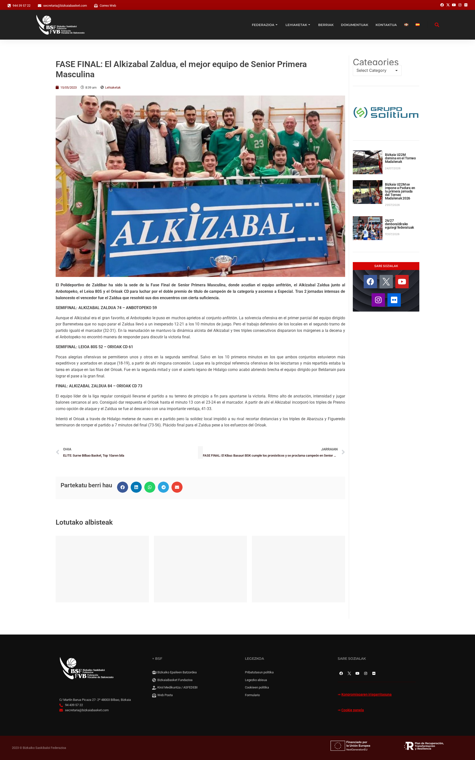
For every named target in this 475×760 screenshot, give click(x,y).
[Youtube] (402, 281)
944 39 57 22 (21, 5)
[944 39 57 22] (9, 5)
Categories (376, 62)
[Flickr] (394, 300)
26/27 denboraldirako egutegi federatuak (399, 224)
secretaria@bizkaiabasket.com (65, 5)
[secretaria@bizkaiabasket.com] (39, 5)
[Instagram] (378, 300)
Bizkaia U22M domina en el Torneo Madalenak (400, 158)
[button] (122, 487)
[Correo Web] (96, 5)
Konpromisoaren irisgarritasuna (366, 694)
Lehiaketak (113, 87)
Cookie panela (352, 710)
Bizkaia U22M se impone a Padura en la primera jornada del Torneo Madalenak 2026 (400, 191)
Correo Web (108, 5)
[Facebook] (370, 281)
